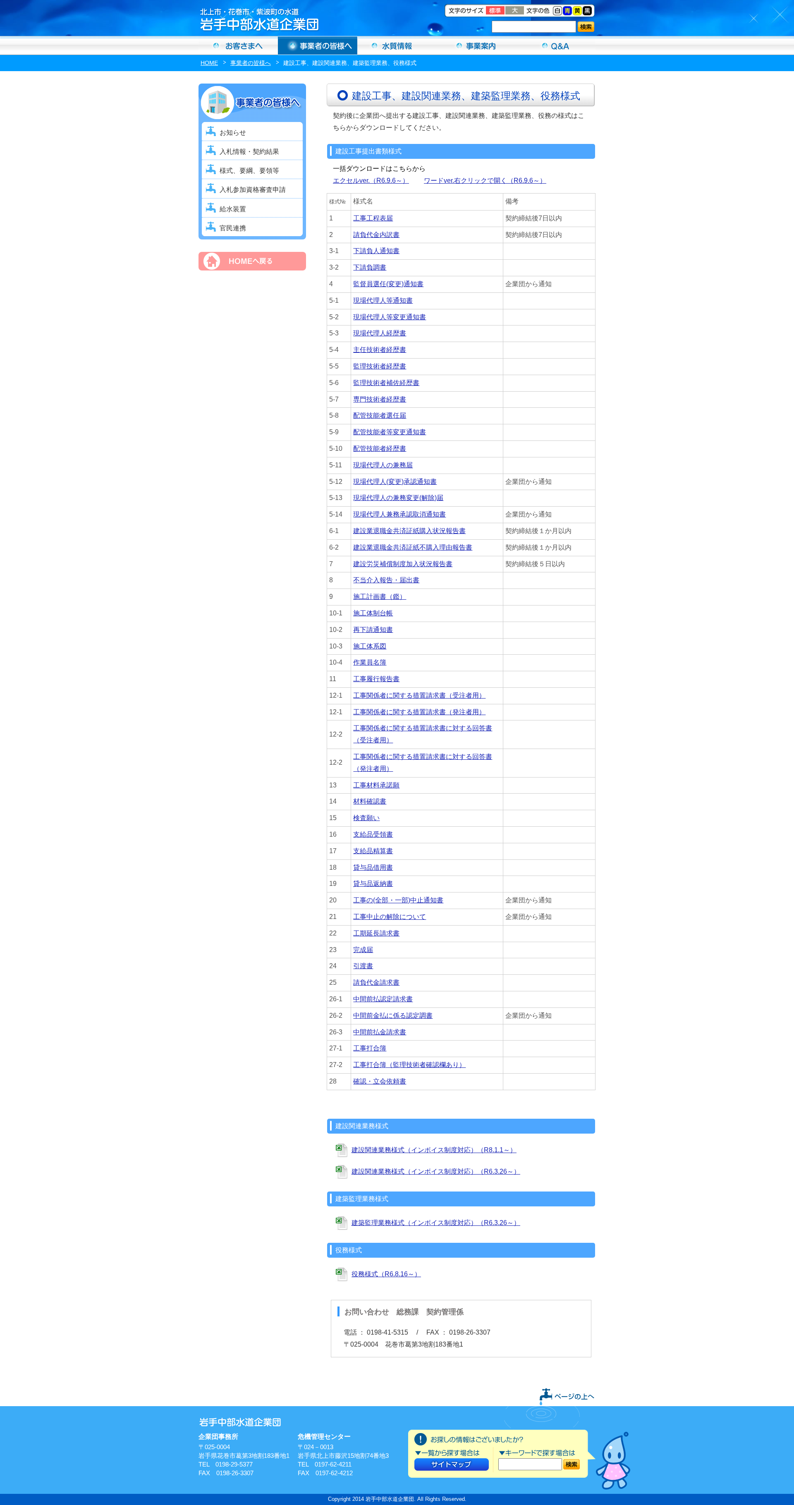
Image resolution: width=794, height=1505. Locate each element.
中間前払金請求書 (379, 1032)
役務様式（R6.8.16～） (386, 1274)
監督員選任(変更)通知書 (388, 283)
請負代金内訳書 (376, 234)
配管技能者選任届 (379, 415)
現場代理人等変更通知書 (389, 317)
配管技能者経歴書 (379, 448)
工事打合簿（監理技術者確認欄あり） (409, 1064)
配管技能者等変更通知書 (389, 431)
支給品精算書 (373, 850)
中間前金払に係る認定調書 (393, 1015)
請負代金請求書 (376, 982)
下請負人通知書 (376, 250)
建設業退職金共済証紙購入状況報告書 (409, 530)
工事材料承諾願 (376, 785)
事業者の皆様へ (250, 63)
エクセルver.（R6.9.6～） (371, 180)
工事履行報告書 (376, 678)
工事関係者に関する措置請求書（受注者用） (419, 695)
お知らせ (233, 132)
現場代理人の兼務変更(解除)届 (398, 497)
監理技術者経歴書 (379, 366)
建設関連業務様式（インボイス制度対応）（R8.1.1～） (434, 1149)
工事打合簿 (369, 1048)
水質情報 (397, 45)
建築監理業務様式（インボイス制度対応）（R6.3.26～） (436, 1222)
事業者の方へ (317, 45)
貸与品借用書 (373, 867)
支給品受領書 (373, 834)
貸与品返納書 (373, 883)
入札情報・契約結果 (249, 151)
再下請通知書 (373, 629)
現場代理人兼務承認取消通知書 (399, 514)
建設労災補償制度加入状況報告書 (402, 563)
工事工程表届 (373, 218)
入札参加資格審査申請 (253, 189)
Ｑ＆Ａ (556, 45)
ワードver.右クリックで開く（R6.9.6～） (485, 180)
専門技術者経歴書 (379, 399)
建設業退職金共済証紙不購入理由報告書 (412, 547)
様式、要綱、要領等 (249, 170)
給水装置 (233, 209)
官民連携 (233, 228)
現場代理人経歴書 (379, 333)
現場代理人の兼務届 (383, 465)
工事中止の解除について (389, 916)
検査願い (366, 817)
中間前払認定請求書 (383, 999)
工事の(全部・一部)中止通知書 (398, 900)
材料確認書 (369, 801)
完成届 (363, 949)
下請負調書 (369, 267)
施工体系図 (369, 646)
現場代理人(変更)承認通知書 (395, 481)
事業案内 (476, 45)
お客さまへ (238, 45)
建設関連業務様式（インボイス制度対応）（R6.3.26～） (436, 1171)
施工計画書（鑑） (379, 596)
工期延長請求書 (376, 933)
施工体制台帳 (373, 613)
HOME (209, 63)
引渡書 (363, 965)
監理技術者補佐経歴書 (386, 382)
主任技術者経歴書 (379, 349)
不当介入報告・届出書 (386, 580)
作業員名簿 (369, 662)
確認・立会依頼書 (379, 1081)
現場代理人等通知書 (383, 300)
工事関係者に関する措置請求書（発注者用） (419, 711)
